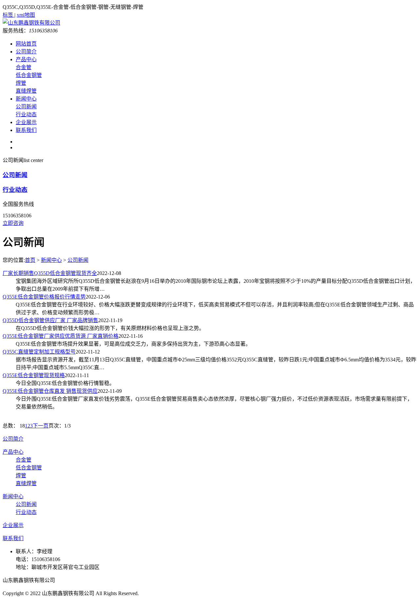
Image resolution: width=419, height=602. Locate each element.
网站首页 (26, 43)
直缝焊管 (26, 91)
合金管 (23, 67)
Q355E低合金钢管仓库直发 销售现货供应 (50, 391)
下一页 (40, 426)
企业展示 (26, 122)
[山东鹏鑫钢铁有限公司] (31, 23)
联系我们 (26, 130)
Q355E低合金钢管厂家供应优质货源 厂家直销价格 (60, 336)
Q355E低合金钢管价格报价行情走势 (44, 297)
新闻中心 (26, 98)
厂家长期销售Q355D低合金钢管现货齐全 (50, 273)
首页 (30, 260)
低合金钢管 (29, 75)
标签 (8, 15)
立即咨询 (13, 223)
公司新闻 (26, 106)
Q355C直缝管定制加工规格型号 (39, 352)
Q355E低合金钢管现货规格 (34, 375)
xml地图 (26, 15)
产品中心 (26, 59)
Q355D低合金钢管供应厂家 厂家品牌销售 (50, 320)
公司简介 (26, 51)
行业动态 (26, 114)
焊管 (21, 83)
